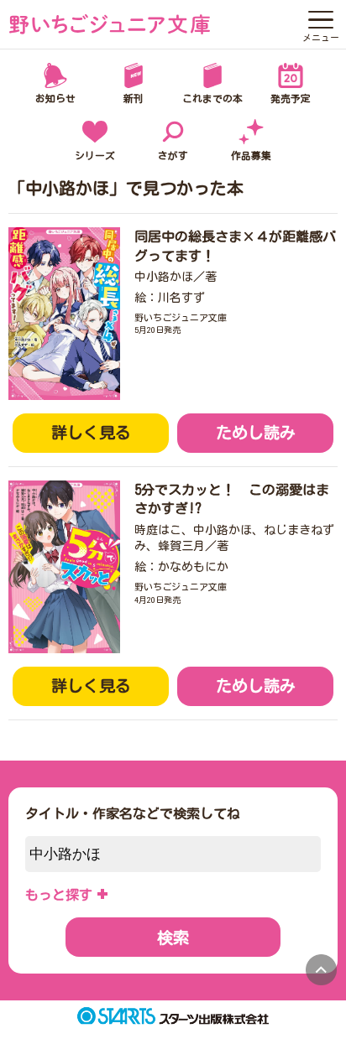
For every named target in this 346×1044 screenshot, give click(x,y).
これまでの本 (212, 98)
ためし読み (256, 432)
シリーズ (95, 155)
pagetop (321, 969)
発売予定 (290, 98)
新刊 (133, 98)
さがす (173, 155)
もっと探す (58, 894)
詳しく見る (91, 432)
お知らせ (55, 98)
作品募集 (251, 155)
